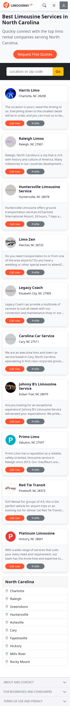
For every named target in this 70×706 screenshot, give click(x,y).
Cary (13, 630)
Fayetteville (18, 638)
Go (58, 71)
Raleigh (15, 599)
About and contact (19, 682)
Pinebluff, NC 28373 (32, 491)
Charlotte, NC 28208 (32, 96)
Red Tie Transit (32, 485)
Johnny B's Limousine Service (37, 386)
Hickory (15, 646)
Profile (35, 123)
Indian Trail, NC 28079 (33, 394)
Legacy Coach (31, 287)
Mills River (17, 654)
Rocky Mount (19, 662)
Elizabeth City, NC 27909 (35, 293)
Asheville (16, 622)
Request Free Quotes (35, 54)
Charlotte (16, 591)
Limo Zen (27, 239)
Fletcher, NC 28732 (31, 245)
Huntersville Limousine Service (39, 188)
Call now (15, 123)
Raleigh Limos (31, 138)
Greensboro (18, 606)
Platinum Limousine (37, 533)
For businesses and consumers (28, 692)
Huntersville (18, 614)
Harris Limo (29, 90)
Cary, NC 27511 (29, 342)
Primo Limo (29, 436)
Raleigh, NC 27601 (31, 144)
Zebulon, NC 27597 (31, 442)
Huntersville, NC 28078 (34, 197)
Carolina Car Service (36, 335)
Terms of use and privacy (23, 701)
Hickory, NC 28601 (31, 539)
